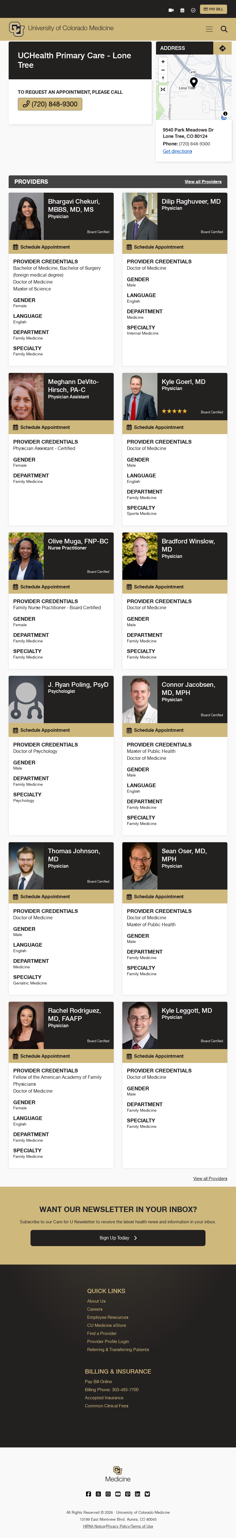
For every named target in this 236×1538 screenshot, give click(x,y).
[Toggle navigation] (209, 29)
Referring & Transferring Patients (118, 1349)
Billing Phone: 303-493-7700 (111, 1389)
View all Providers (203, 181)
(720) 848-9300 (53, 104)
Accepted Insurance (104, 1397)
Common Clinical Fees (106, 1405)
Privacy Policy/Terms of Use (129, 1526)
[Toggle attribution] (225, 113)
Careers (94, 1309)
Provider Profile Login (108, 1341)
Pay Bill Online (98, 1381)
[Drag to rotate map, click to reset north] (163, 78)
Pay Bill (216, 9)
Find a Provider (102, 1333)
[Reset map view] (163, 89)
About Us (96, 1301)
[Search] (224, 29)
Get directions (177, 151)
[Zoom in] (163, 61)
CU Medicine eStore (106, 1325)
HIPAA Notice (94, 1526)
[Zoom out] (163, 70)
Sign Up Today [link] (114, 1238)
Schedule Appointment (45, 247)
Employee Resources (107, 1317)
